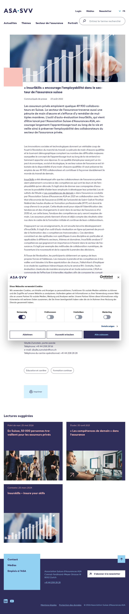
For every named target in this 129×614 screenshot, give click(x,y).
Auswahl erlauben (64, 334)
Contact (13, 559)
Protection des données (70, 605)
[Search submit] (85, 21)
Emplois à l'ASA (17, 570)
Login (78, 11)
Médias (90, 11)
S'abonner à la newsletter (107, 573)
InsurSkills (29, 179)
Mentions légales (49, 605)
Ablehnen (28, 334)
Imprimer (38, 391)
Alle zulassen (101, 334)
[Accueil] (23, 11)
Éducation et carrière (36, 370)
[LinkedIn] (6, 601)
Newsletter (105, 11)
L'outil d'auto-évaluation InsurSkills (69, 117)
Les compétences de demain (59, 192)
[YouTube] (12, 601)
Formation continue (62, 370)
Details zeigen (107, 326)
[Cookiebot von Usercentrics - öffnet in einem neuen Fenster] (102, 277)
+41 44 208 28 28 (52, 582)
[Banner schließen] (118, 277)
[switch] (50, 317)
